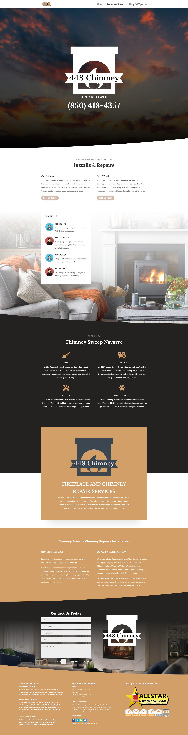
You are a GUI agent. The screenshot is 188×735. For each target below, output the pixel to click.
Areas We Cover (115, 4)
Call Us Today (49, 198)
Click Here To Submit (79, 661)
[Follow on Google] (85, 720)
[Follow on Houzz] (81, 720)
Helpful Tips (136, 4)
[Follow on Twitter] (77, 720)
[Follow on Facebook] (73, 720)
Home (100, 4)
